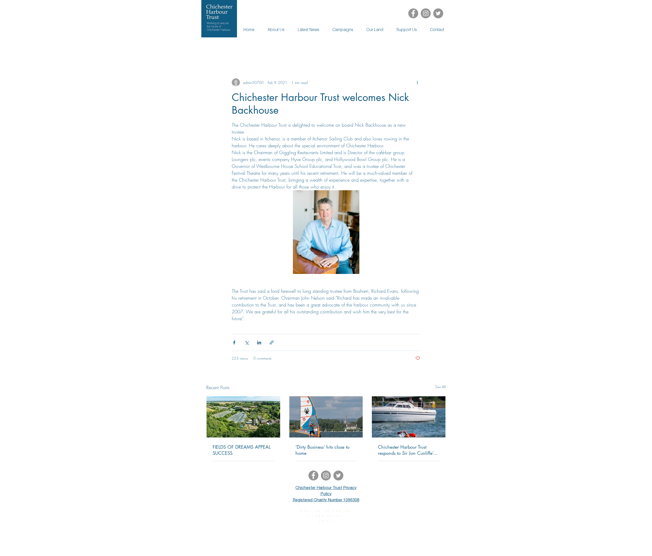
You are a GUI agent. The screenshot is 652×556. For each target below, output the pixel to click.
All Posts (213, 47)
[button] (439, 48)
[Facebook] (413, 13)
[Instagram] (426, 13)
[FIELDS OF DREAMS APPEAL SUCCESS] (243, 416)
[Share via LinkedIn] (259, 342)
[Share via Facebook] (234, 342)
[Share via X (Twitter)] (246, 342)
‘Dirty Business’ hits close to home (322, 450)
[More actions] (417, 82)
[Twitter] (438, 13)
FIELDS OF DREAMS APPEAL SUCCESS (241, 450)
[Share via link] (271, 342)
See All (440, 386)
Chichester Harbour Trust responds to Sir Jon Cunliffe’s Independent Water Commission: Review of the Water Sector (406, 450)
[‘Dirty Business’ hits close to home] (326, 416)
